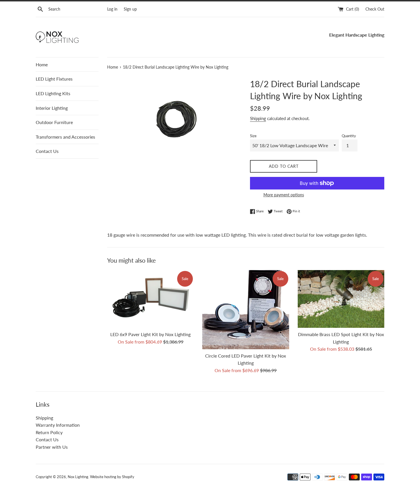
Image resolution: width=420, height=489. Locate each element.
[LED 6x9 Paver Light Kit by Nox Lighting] (150, 299)
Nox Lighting (78, 476)
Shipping (258, 118)
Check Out (374, 9)
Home (42, 64)
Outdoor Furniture (54, 122)
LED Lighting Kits (53, 93)
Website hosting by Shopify (112, 476)
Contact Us (47, 151)
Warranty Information (58, 425)
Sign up (130, 9)
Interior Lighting (52, 108)
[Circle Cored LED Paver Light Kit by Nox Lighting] (245, 309)
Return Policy (49, 432)
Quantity (349, 135)
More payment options (283, 194)
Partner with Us (52, 447)
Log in (112, 9)
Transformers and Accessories (65, 136)
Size (253, 135)
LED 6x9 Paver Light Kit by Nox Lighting (150, 334)
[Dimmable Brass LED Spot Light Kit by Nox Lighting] (341, 299)
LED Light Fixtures (54, 78)
